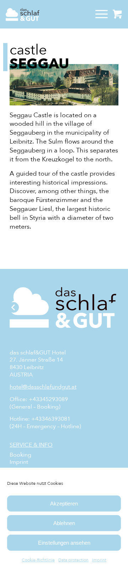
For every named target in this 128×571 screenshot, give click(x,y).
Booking (20, 455)
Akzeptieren (64, 503)
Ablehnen (64, 523)
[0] (117, 14)
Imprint (99, 560)
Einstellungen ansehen (64, 543)
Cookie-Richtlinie (38, 560)
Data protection (73, 560)
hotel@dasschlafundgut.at (43, 387)
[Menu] (98, 14)
